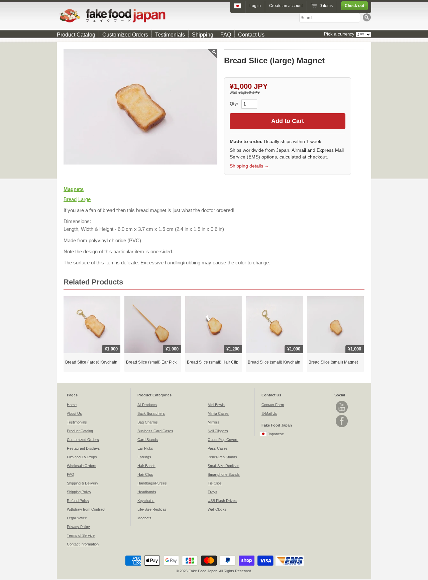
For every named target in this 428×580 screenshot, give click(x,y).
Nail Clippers (218, 431)
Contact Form (272, 405)
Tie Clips (215, 483)
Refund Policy (78, 501)
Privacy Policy (78, 527)
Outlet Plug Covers (223, 440)
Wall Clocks (217, 509)
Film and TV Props (82, 457)
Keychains (145, 501)
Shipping (202, 35)
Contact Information (83, 544)
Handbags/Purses (152, 483)
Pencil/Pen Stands (222, 457)
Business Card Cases (155, 431)
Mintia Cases (218, 413)
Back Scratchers (151, 413)
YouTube (342, 407)
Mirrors (213, 422)
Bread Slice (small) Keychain (274, 362)
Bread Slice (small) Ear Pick (151, 362)
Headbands (146, 492)
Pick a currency (340, 34)
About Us (74, 413)
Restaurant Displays (83, 448)
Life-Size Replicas (152, 509)
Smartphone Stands (224, 474)
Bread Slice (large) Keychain (91, 362)
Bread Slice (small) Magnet (333, 362)
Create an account (286, 5)
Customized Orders (125, 35)
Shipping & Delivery (82, 483)
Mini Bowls (216, 405)
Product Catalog (76, 35)
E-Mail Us (269, 413)
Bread (70, 199)
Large (84, 199)
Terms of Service (81, 535)
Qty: (234, 103)
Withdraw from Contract (86, 509)
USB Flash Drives (222, 501)
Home (72, 405)
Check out (354, 5)
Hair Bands (146, 466)
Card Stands (147, 440)
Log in (255, 5)
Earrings (144, 457)
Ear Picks (145, 448)
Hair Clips (145, 474)
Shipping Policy (79, 492)
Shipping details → (249, 166)
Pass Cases (218, 448)
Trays (212, 492)
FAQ (225, 35)
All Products (147, 405)
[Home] (214, 15)
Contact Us (251, 35)
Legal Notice (77, 518)
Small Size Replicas (223, 466)
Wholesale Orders (81, 466)
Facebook (342, 421)
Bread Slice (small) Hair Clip (212, 362)
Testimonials (170, 35)
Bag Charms (147, 422)
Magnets (74, 189)
